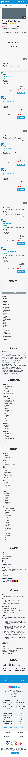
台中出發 (19, 5)
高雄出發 (12, 5)
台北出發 (4, 5)
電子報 (20, 721)
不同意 (5, 750)
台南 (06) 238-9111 (7, 708)
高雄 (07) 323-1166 (7, 710)
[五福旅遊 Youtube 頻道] (16, 743)
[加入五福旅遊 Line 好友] (21, 2)
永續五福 (23, 678)
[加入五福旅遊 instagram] (20, 743)
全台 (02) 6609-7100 (7, 723)
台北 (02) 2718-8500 (20, 702)
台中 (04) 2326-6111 (7, 706)
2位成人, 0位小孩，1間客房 (14, 42)
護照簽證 (20, 715)
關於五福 (5, 678)
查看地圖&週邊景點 (16, 28)
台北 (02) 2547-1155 (7, 702)
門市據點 (21, 732)
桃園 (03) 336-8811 (7, 704)
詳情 (23, 69)
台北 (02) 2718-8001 (7, 715)
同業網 (21, 736)
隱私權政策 (14, 680)
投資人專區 (14, 678)
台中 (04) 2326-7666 (7, 717)
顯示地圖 (14, 292)
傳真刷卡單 (20, 723)
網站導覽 (23, 680)
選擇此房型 (21, 93)
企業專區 (7, 736)
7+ (24, 59)
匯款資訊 (20, 717)
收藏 (4, 26)
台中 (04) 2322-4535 (20, 706)
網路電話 (7, 732)
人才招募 (5, 680)
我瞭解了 (15, 753)
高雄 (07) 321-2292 (7, 719)
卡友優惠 (20, 719)
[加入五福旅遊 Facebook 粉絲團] (7, 743)
